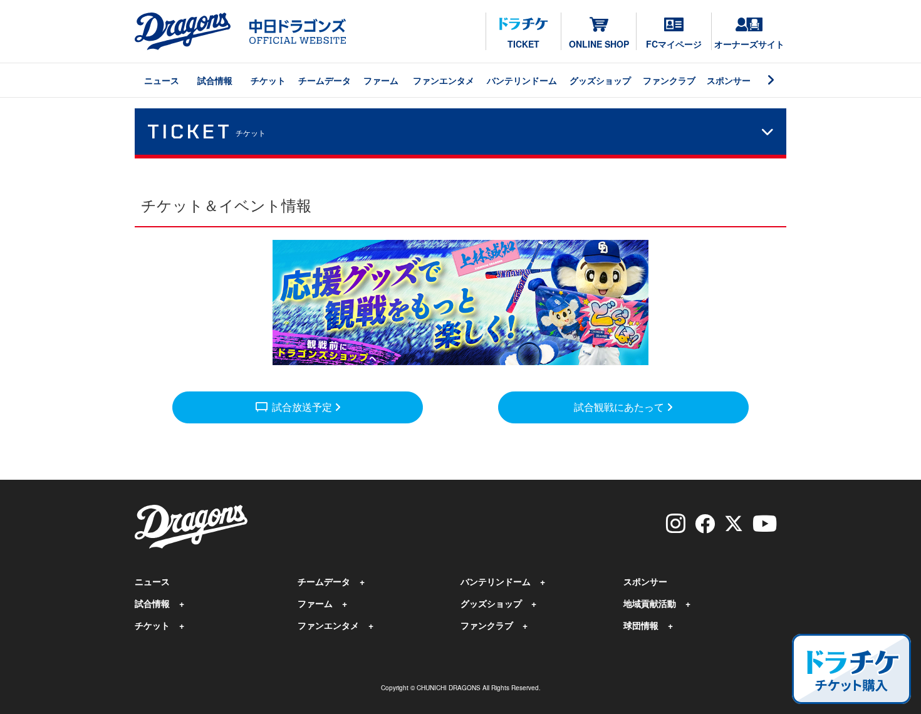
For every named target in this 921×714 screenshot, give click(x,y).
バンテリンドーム (522, 80)
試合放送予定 (294, 406)
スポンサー (729, 80)
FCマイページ (674, 44)
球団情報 (640, 625)
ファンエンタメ (443, 80)
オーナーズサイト (749, 44)
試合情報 (214, 80)
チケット (268, 80)
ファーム (380, 80)
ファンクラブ (669, 80)
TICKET (523, 44)
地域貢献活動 (649, 603)
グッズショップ (600, 80)
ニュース (161, 80)
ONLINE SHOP (599, 44)
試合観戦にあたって (620, 407)
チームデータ (324, 80)
